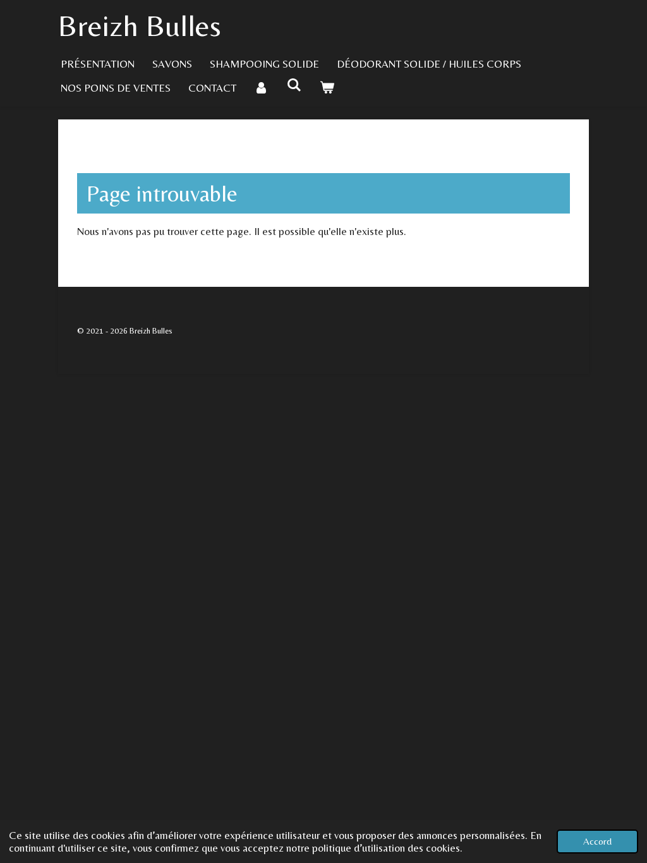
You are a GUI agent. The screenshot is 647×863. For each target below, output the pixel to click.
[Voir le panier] (327, 88)
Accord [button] (597, 841)
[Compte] (261, 88)
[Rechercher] (294, 85)
